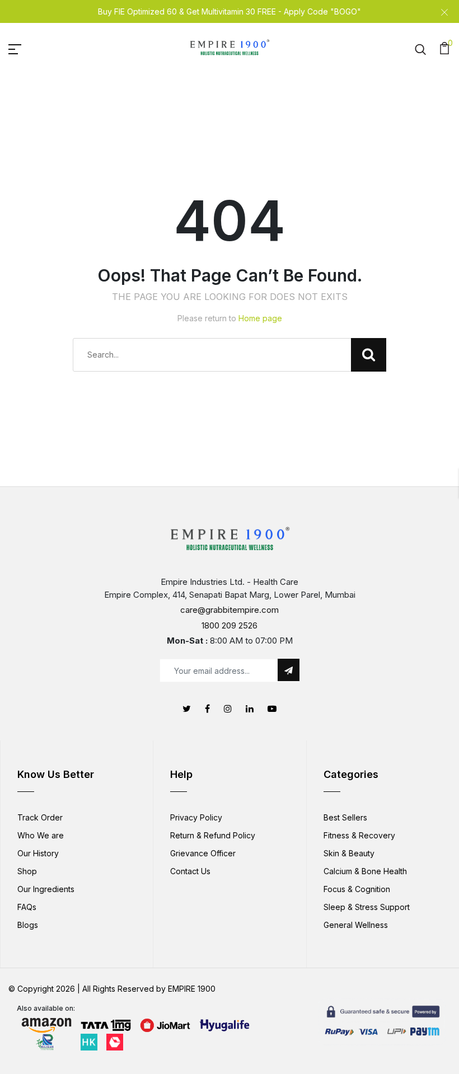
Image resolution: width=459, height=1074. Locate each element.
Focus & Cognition (357, 889)
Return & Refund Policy (212, 835)
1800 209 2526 (229, 625)
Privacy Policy (196, 817)
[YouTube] (272, 708)
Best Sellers (345, 817)
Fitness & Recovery (359, 835)
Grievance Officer (203, 853)
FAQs (26, 907)
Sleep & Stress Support (367, 907)
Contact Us (190, 871)
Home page (260, 318)
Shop (27, 871)
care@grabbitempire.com (229, 609)
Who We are (40, 835)
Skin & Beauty (349, 853)
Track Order (40, 817)
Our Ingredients (45, 889)
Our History (38, 853)
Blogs (27, 925)
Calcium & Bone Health (365, 871)
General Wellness (356, 925)
